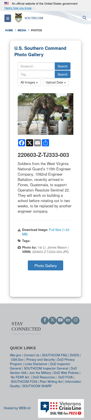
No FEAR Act (20, 377)
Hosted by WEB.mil (17, 408)
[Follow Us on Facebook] (45, 320)
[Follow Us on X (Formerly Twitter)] (52, 320)
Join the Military (40, 372)
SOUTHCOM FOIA (24, 381)
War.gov (15, 355)
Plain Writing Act (51, 381)
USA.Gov (17, 359)
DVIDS (74, 355)
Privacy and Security (40, 359)
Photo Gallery (45, 265)
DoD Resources (44, 377)
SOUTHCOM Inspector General (46, 368)
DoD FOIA (65, 377)
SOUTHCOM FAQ (54, 355)
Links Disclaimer (36, 364)
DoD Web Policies (66, 372)
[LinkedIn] (68, 320)
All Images (28, 82)
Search (63, 66)
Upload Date (55, 82)
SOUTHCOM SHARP (37, 386)
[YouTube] (60, 320)
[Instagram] (76, 320)
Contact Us (31, 355)
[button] (20, 8)
